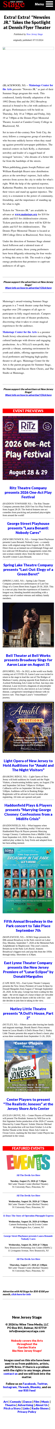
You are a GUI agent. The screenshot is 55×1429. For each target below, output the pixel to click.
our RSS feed (26, 1390)
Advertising (25, 1405)
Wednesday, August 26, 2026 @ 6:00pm (28, 1221)
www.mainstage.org (26, 214)
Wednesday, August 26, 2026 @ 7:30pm (28, 1201)
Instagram (10, 1387)
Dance (27, 1401)
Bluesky (35, 1387)
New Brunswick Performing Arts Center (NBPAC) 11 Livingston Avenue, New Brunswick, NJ (28, 1249)
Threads (23, 1387)
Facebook (29, 1383)
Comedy (15, 1401)
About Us (41, 1405)
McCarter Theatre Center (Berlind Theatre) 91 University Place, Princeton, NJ (28, 1185)
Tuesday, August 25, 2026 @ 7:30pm (28, 1181)
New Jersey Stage (34, 34)
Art (5, 1401)
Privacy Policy (27, 1411)
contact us (11, 1373)
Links (26, 1408)
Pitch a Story (12, 1408)
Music (45, 1401)
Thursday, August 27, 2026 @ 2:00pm (28, 1265)
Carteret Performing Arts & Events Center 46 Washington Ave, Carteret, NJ (28, 1226)
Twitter (42, 1383)
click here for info (21, 1294)
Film (36, 1401)
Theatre (10, 1405)
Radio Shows (40, 1408)
